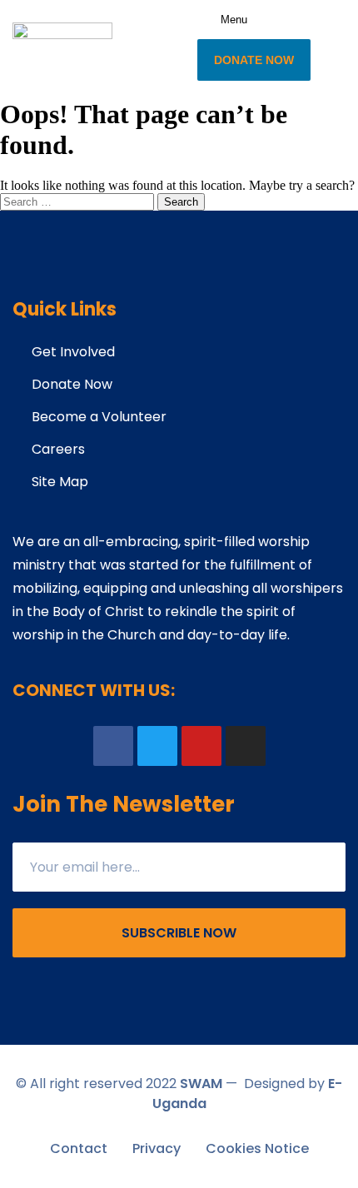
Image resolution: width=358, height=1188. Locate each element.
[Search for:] (78, 201)
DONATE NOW (254, 60)
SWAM (201, 1083)
